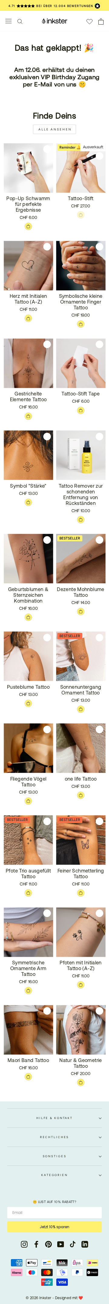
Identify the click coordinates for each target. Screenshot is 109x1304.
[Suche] (20, 21)
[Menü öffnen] (8, 21)
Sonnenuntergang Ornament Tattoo (80, 689)
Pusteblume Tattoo (28, 687)
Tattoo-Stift (81, 198)
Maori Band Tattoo (28, 1060)
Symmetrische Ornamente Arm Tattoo (28, 968)
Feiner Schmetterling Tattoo (81, 873)
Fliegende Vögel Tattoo (28, 781)
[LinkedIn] (84, 1244)
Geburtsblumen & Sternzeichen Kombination (28, 594)
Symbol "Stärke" (28, 486)
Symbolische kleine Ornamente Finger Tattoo (81, 301)
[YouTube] (60, 1244)
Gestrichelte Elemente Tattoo (28, 396)
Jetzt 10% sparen (54, 1226)
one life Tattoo (81, 778)
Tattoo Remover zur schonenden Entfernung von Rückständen (81, 494)
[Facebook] (36, 1244)
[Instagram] (24, 1244)
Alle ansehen (55, 129)
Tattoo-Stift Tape (80, 393)
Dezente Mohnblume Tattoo (80, 592)
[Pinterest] (48, 1244)
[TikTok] (72, 1244)
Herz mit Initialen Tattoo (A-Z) (28, 298)
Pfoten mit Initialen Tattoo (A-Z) (81, 965)
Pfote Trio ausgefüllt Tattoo (28, 873)
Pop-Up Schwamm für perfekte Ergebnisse (28, 204)
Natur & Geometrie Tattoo (80, 1063)
